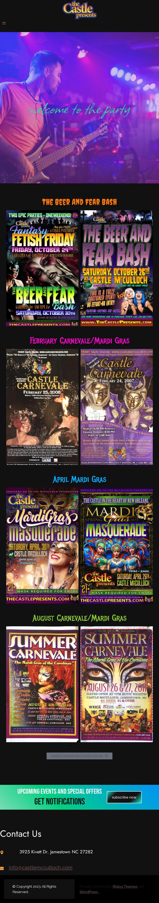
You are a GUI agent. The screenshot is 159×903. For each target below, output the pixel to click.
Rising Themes (125, 886)
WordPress (89, 892)
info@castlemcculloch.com (40, 868)
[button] (62, 329)
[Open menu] (3, 23)
